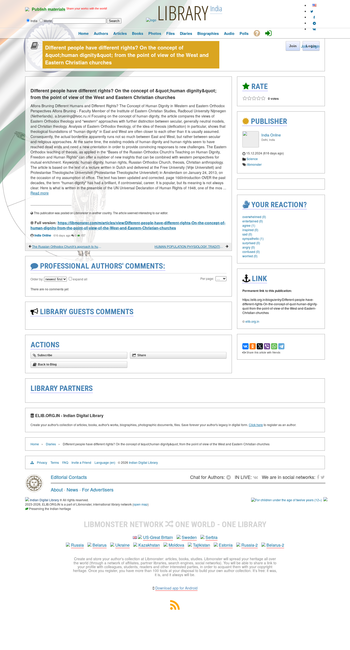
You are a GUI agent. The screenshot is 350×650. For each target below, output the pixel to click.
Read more (39, 192)
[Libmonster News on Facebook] (314, 17)
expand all (80, 279)
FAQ (65, 462)
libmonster (254, 164)
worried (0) (250, 256)
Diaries (51, 444)
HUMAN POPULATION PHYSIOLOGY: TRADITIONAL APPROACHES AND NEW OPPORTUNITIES (190, 246)
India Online (42, 235)
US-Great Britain (158, 537)
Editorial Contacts (69, 477)
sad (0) (247, 234)
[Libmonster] (34, 490)
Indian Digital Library (143, 462)
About (57, 489)
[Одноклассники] (253, 346)
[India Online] (250, 146)
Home (34, 444)
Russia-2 (249, 545)
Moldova (176, 545)
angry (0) (248, 247)
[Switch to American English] (314, 5)
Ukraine (122, 545)
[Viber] (267, 346)
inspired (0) (250, 230)
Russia (77, 545)
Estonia (226, 545)
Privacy (42, 462)
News (72, 489)
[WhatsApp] (274, 346)
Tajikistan (201, 545)
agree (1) (248, 225)
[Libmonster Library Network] (325, 500)
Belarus (99, 545)
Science (252, 158)
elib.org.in (252, 321)
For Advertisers (98, 489)
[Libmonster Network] (286, 500)
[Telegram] (281, 346)
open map (140, 504)
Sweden (189, 537)
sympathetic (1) (253, 238)
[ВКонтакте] (245, 346)
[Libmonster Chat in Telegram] (229, 477)
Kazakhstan (149, 545)
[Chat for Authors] (314, 23)
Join (304, 46)
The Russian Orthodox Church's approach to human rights (67, 246)
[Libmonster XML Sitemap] (175, 608)
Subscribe (44, 355)
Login (315, 46)
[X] (260, 346)
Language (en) (105, 462)
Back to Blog (47, 364)
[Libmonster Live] (314, 29)
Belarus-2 (275, 545)
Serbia (211, 537)
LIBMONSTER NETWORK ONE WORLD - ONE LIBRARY (175, 524)
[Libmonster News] (311, 11)
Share (141, 355)
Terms (54, 462)
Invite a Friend (81, 462)
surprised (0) (251, 243)
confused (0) (251, 251)
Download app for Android (176, 587)
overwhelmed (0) (254, 216)
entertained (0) (252, 221)
